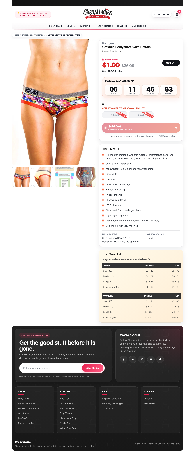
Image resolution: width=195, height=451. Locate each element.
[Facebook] (123, 359)
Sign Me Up (92, 368)
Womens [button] (85, 26)
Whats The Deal (68, 428)
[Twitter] (132, 359)
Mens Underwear (27, 403)
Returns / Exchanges (112, 403)
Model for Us (66, 423)
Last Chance (105, 26)
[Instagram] (141, 359)
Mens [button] (69, 26)
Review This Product (112, 51)
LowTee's (122, 26)
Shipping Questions (112, 398)
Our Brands (24, 413)
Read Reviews (67, 408)
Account (148, 398)
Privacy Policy (140, 443)
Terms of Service (157, 443)
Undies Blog (139, 26)
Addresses (149, 403)
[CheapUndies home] (97, 13)
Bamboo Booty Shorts (32, 35)
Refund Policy (173, 443)
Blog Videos (66, 413)
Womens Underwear (28, 408)
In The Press (66, 403)
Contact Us (107, 408)
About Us (64, 398)
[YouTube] (151, 359)
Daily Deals (55, 26)
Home (16, 35)
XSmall (115, 114)
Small (141, 114)
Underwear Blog (68, 418)
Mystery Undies (26, 423)
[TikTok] (160, 359)
